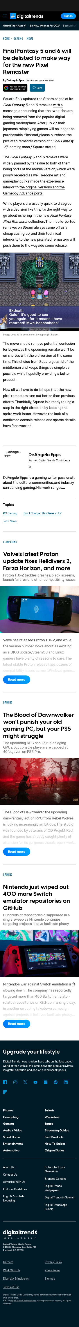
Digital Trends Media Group (23, 1300)
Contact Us (10, 1174)
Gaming (8, 1124)
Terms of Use (11, 1287)
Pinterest (55, 1082)
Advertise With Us (14, 1181)
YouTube (35, 1082)
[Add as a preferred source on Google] (15, 88)
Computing (10, 1117)
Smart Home (11, 1137)
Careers (8, 1262)
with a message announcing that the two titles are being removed (38, 110)
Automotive (11, 1150)
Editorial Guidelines (15, 1189)
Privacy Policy (53, 1262)
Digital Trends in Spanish (60, 1197)
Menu (5, 16)
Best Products (54, 1137)
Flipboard (5, 1092)
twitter (30, 466)
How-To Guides (55, 1144)
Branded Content (55, 1178)
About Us (8, 1167)
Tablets (49, 1110)
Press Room (52, 1270)
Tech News (9, 521)
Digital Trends (22, 20)
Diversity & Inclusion (16, 1278)
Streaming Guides (57, 1130)
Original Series (54, 1150)
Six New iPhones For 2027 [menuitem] (45, 26)
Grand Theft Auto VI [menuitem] (14, 26)
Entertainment (13, 1144)
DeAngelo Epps (15, 80)
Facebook (5, 1082)
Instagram (15, 1082)
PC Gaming (10, 513)
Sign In (68, 16)
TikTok (45, 1082)
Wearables (52, 1117)
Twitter (25, 1082)
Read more (16, 679)
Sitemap (50, 1278)
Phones (8, 1110)
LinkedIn (66, 1082)
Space (49, 1124)
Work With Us (11, 1270)
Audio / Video (12, 1130)
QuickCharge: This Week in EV (42, 513)
